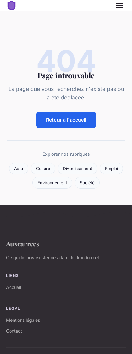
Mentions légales (23, 320)
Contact (14, 330)
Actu (18, 168)
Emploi (111, 168)
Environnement (52, 182)
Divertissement (77, 168)
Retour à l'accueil (66, 120)
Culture (43, 168)
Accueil (13, 287)
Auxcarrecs (22, 243)
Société (87, 182)
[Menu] (120, 5)
